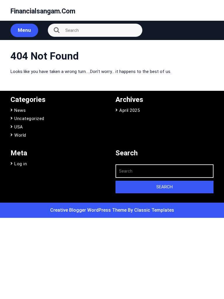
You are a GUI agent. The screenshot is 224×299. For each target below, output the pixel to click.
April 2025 (129, 110)
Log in (20, 163)
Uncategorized (29, 118)
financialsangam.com (42, 11)
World (20, 135)
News (20, 110)
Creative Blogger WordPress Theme (89, 210)
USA (18, 127)
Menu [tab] (24, 30)
